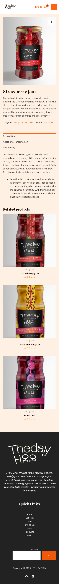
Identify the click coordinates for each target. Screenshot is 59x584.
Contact (30, 517)
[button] (51, 22)
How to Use (29, 524)
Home (29, 521)
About (29, 514)
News (29, 528)
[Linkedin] (32, 576)
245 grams (19, 122)
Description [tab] (9, 135)
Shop (29, 535)
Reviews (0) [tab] (9, 147)
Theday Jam (48, 122)
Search (34, 549)
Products (29, 531)
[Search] (49, 555)
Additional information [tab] (15, 141)
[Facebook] (26, 576)
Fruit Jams (29, 122)
